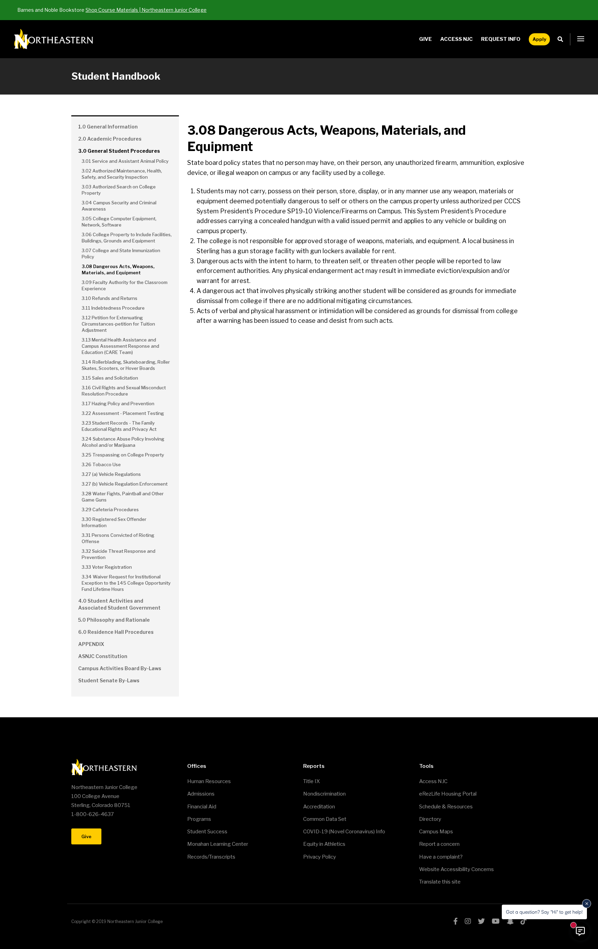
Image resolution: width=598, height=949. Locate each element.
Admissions (201, 794)
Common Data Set (324, 819)
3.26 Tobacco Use (101, 464)
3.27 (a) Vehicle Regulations (111, 474)
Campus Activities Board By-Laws (119, 668)
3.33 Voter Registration (107, 567)
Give (425, 39)
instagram (468, 921)
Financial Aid (201, 807)
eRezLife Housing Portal (448, 794)
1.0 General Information (108, 127)
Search (562, 39)
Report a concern (439, 844)
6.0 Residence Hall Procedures (116, 632)
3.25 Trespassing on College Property (123, 455)
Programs (199, 819)
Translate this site (440, 882)
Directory (430, 819)
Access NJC (456, 39)
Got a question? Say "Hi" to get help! (544, 912)
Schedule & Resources (446, 807)
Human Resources (209, 781)
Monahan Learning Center (217, 844)
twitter (481, 921)
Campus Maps (436, 831)
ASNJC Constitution (102, 656)
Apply (539, 39)
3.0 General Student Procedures (119, 151)
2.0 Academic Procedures (110, 139)
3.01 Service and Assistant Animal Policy (125, 161)
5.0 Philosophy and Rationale (114, 620)
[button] (580, 39)
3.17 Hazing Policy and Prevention (118, 403)
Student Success (207, 831)
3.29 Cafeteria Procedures (110, 509)
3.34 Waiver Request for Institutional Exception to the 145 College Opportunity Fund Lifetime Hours (126, 583)
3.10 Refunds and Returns (109, 298)
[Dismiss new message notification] (586, 903)
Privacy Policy (319, 857)
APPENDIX (91, 644)
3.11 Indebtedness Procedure (113, 308)
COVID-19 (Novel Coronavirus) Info (344, 831)
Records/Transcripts (211, 857)
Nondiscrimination (324, 794)
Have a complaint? (441, 857)
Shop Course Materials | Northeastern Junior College (146, 10)
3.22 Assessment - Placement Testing (123, 413)
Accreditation (319, 807)
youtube (496, 921)
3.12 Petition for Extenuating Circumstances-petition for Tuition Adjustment (118, 324)
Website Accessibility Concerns (456, 869)
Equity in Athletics (324, 844)
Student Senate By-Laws (108, 680)
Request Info (500, 39)
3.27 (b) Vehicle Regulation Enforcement (124, 484)
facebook (455, 921)
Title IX (311, 781)
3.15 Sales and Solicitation (110, 378)
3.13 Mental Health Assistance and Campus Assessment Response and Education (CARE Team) (120, 346)
